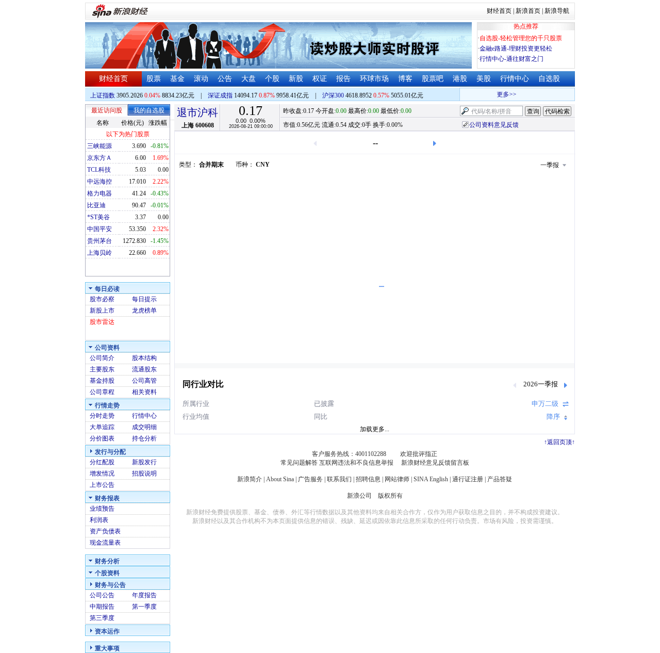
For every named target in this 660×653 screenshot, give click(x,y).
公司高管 (144, 380)
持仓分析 (144, 438)
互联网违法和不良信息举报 (356, 462)
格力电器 (99, 193)
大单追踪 (102, 427)
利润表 (99, 520)
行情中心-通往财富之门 (511, 58)
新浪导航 (556, 10)
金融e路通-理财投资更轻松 (516, 48)
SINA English (431, 479)
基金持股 (102, 380)
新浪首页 (528, 10)
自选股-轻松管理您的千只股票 (521, 38)
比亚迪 (96, 205)
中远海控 (99, 181)
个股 (272, 79)
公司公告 (102, 595)
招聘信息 (368, 479)
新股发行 (144, 462)
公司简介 (102, 358)
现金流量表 (105, 542)
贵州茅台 (99, 240)
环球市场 (374, 79)
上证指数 (102, 95)
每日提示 (144, 299)
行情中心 (514, 79)
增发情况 (102, 473)
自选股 (549, 79)
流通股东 (144, 369)
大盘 (248, 79)
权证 (319, 79)
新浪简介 (249, 479)
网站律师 (397, 479)
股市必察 (102, 299)
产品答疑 (499, 479)
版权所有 (390, 495)
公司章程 (102, 392)
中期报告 (102, 606)
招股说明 (144, 473)
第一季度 (144, 606)
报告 (343, 79)
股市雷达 (102, 321)
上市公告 (102, 484)
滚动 (201, 79)
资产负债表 (105, 531)
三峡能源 (99, 146)
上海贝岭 (99, 252)
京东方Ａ (99, 157)
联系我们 (339, 479)
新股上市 (102, 310)
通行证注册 (467, 479)
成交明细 (144, 427)
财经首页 (499, 10)
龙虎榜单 (144, 310)
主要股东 (102, 369)
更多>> (503, 94)
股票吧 (432, 79)
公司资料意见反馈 (494, 124)
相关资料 (144, 392)
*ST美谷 (98, 217)
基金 (177, 79)
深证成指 (220, 95)
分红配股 (102, 462)
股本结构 (144, 358)
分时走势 (102, 415)
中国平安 (99, 229)
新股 (296, 79)
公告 (225, 79)
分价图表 (102, 438)
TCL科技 (99, 169)
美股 (483, 79)
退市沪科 (197, 112)
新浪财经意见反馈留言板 (435, 462)
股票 (153, 79)
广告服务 (310, 479)
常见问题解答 (299, 462)
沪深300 (333, 95)
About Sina (280, 479)
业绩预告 (102, 508)
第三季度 (102, 618)
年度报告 (144, 595)
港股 (460, 79)
